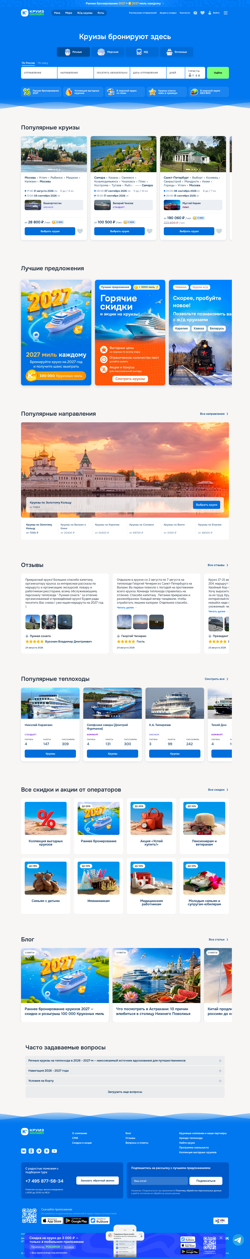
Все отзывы (216, 565)
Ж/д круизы (84, 12)
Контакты (185, 12)
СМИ (75, 1138)
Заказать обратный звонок (97, 1180)
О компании (79, 1133)
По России (28, 63)
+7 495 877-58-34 (44, 1181)
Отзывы (130, 1138)
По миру (43, 63)
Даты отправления (145, 72)
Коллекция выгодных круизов (198, 1152)
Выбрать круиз (50, 231)
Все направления (212, 414)
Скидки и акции (82, 1142)
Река (57, 12)
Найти (218, 73)
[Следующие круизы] (238, 189)
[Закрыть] (221, 1238)
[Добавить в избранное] (80, 231)
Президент (220, 636)
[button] (39, 73)
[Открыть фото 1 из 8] (32, 622)
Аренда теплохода (191, 1138)
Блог (128, 1133)
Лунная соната (40, 636)
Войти (216, 12)
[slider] (125, 332)
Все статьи (217, 939)
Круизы (50, 753)
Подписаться (205, 1181)
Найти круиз (187, 1142)
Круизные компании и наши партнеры (203, 1133)
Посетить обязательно (112, 72)
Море (68, 12)
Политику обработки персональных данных (198, 1190)
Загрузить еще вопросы (125, 1092)
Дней (172, 72)
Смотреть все (215, 679)
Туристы (194, 71)
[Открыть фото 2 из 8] (49, 622)
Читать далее (125, 607)
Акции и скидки (168, 12)
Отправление (32, 72)
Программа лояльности (194, 1147)
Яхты (101, 12)
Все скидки (216, 790)
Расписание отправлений (142, 12)
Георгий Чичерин (133, 636)
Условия (69, 1247)
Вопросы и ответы (137, 1142)
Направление (69, 72)
